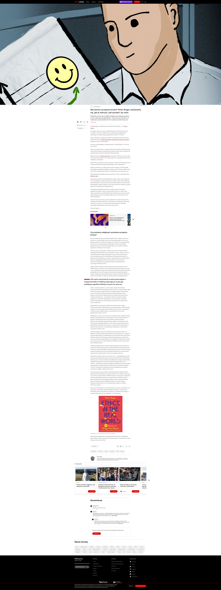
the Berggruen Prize (105, 156)
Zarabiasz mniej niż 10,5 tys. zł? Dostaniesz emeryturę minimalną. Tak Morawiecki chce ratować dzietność (107, 486)
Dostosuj (131, 586)
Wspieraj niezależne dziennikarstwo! (82, 563)
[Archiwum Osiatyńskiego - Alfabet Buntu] (103, 582)
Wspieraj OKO (96, 564)
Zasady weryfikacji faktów (116, 561)
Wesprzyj (137, 1)
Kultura (77, 482)
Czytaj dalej (91, 491)
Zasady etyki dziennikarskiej (117, 564)
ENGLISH (95, 575)
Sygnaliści (95, 573)
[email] (126, 446)
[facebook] (121, 446)
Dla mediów (113, 570)
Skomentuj (80, 128)
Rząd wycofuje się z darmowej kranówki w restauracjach (128, 485)
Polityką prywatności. (91, 586)
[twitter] (123, 446)
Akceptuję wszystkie (140, 586)
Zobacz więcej (114, 515)
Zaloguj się (96, 533)
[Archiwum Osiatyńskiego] (117, 582)
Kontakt (94, 570)
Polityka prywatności (115, 568)
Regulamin (113, 566)
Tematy (87, 2)
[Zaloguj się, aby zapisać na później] (95, 483)
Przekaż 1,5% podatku (97, 566)
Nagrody (95, 568)
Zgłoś (97, 509)
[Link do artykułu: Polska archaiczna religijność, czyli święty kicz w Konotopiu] (86, 474)
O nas (94, 561)
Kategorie (94, 2)
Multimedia (100, 2)
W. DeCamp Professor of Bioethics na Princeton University (115, 139)
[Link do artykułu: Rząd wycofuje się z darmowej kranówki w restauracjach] (129, 474)
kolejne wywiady (94, 176)
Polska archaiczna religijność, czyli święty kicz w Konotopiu (85, 485)
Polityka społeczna (102, 482)
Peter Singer (99, 456)
